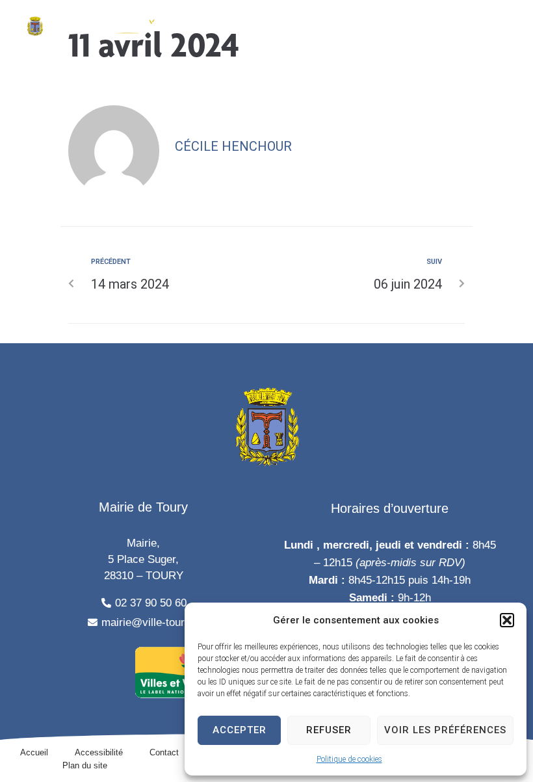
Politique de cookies (349, 759)
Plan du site (84, 765)
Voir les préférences (445, 730)
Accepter (239, 730)
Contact (164, 752)
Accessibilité (99, 752)
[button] (507, 620)
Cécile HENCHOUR (233, 146)
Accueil (34, 752)
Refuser (329, 730)
